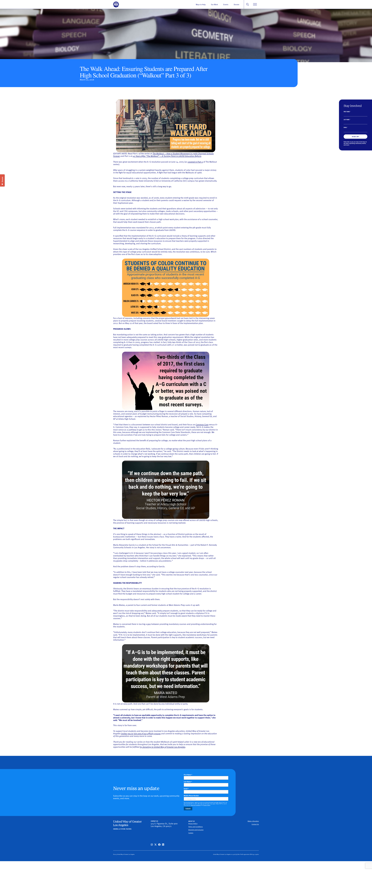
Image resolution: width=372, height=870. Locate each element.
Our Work (214, 4)
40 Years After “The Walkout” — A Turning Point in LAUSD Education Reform (167, 156)
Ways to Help (201, 4)
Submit (188, 808)
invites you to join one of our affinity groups (141, 733)
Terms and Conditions (195, 826)
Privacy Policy (206, 805)
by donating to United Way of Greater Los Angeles (162, 746)
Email (346, 127)
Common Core (202, 424)
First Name (347, 111)
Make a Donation (253, 821)
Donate (236, 4)
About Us (191, 821)
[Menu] (255, 4)
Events (225, 4)
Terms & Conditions (196, 805)
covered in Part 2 (195, 161)
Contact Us (255, 824)
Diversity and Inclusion (196, 830)
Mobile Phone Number (195, 796)
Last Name (347, 119)
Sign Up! (355, 136)
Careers (190, 833)
